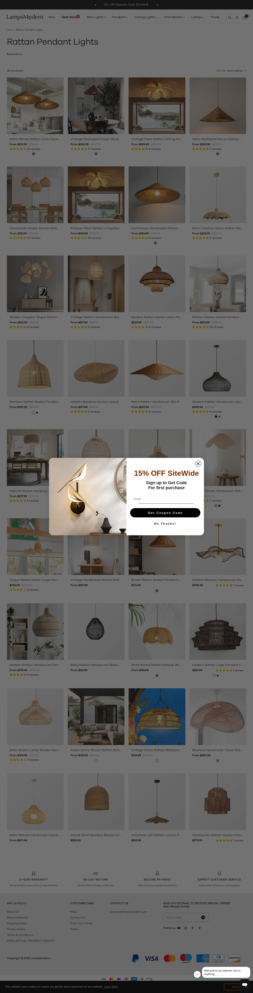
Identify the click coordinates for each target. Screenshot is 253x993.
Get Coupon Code (165, 512)
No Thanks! (165, 523)
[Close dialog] (198, 464)
